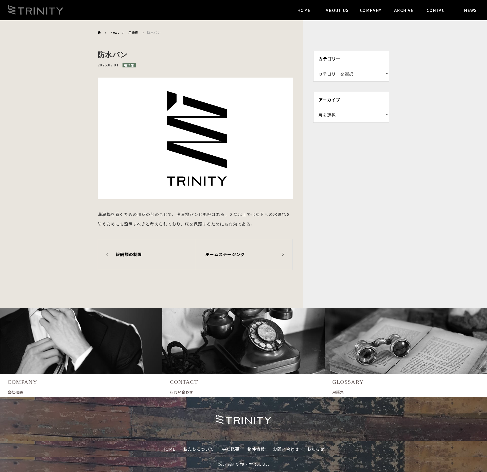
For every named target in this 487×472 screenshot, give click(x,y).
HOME (168, 449)
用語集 (129, 65)
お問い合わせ (286, 449)
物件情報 (256, 449)
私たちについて (198, 449)
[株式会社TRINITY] (35, 10)
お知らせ (316, 449)
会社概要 (230, 449)
